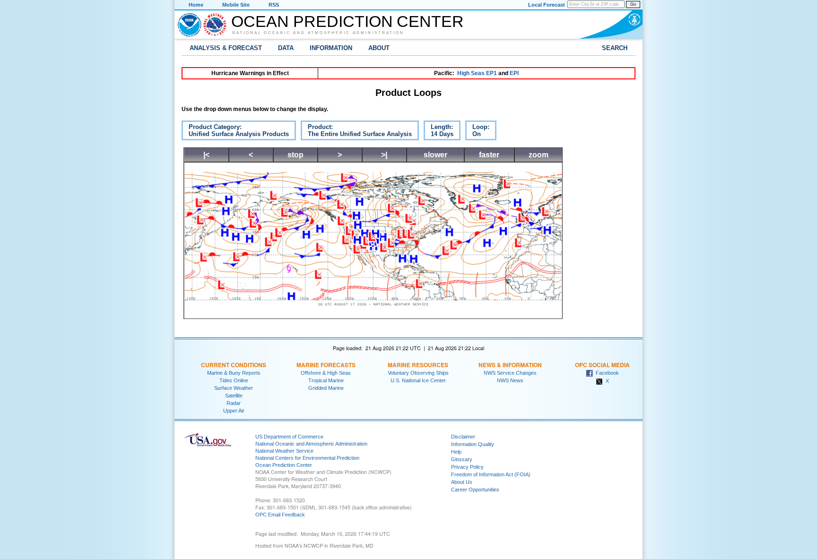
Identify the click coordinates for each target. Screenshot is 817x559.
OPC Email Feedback (280, 514)
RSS (274, 5)
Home (196, 5)
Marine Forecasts (326, 365)
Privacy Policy (467, 467)
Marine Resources (418, 365)
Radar (233, 403)
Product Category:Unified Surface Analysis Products (235, 131)
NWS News (510, 380)
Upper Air (233, 410)
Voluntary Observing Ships (418, 373)
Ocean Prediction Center (347, 21)
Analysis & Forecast (226, 48)
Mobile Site (236, 5)
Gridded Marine (326, 388)
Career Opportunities (475, 489)
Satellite (234, 395)
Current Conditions (233, 365)
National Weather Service (284, 451)
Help (456, 452)
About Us (461, 482)
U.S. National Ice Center (418, 380)
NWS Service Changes (510, 373)
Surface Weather (233, 388)
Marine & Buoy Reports (234, 373)
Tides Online (233, 380)
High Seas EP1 (477, 73)
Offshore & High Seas (326, 373)
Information (331, 48)
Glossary (461, 459)
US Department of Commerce (289, 436)
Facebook (606, 373)
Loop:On (477, 131)
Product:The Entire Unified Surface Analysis (356, 131)
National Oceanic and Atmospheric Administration (318, 32)
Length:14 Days (438, 131)
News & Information (510, 365)
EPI (514, 73)
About (379, 48)
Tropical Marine (326, 380)
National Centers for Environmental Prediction (307, 458)
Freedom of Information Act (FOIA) (490, 474)
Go (633, 4)
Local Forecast (546, 5)
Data (286, 48)
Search (614, 48)
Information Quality (472, 444)
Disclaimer (463, 436)
